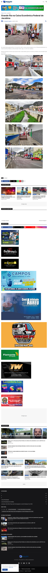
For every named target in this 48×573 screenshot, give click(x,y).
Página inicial (3, 13)
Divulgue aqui (24, 415)
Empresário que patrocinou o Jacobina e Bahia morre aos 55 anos (35, 477)
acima (24, 484)
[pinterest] (29, 563)
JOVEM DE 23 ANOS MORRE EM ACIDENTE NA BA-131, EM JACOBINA (21, 451)
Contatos (33, 568)
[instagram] (27, 563)
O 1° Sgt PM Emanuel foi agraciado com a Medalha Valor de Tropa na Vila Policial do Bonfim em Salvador (35, 467)
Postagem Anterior (5, 220)
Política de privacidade (25, 568)
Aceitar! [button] (5, 569)
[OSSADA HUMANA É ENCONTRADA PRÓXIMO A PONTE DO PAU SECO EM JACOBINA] (4, 447)
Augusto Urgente (28, 570)
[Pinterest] (20, 181)
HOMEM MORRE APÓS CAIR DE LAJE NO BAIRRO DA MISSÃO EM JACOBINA (22, 536)
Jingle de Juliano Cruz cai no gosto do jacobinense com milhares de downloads (24, 197)
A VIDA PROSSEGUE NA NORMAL (24, 501)
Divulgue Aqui (24, 204)
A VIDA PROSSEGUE (24, 499)
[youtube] (24, 563)
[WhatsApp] (18, 181)
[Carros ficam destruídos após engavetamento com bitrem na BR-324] (4, 524)
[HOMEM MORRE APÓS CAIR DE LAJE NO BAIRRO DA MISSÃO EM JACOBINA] (4, 538)
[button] (1, 2)
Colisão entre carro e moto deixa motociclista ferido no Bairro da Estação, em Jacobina (39, 197)
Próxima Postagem (42, 220)
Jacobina (9, 13)
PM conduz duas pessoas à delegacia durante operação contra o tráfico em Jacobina (8, 197)
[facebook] (19, 563)
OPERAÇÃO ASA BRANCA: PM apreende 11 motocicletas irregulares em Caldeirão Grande (10, 477)
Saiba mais (11, 567)
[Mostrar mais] (25, 181)
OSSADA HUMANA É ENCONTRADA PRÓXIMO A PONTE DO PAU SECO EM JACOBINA (24, 446)
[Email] (22, 181)
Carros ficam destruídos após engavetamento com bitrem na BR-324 (11, 467)
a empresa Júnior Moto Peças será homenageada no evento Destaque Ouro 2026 (24, 503)
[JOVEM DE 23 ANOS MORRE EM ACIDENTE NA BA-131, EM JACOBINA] (4, 453)
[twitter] (21, 563)
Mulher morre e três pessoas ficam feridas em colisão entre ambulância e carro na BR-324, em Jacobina (26, 441)
